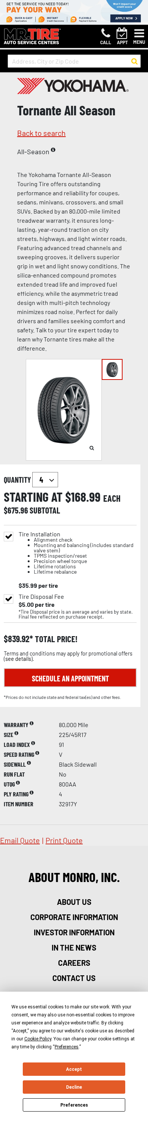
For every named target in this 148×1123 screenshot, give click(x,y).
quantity (18, 479)
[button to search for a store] (134, 61)
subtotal (45, 510)
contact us (74, 978)
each (112, 498)
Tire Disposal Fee (41, 596)
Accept (74, 1069)
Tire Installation (76, 553)
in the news (74, 947)
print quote (64, 840)
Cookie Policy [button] (37, 1039)
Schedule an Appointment (70, 678)
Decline (74, 1087)
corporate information (74, 917)
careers (74, 962)
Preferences (74, 1105)
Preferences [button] (67, 1047)
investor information (74, 932)
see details (18, 659)
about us (74, 901)
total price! (55, 639)
